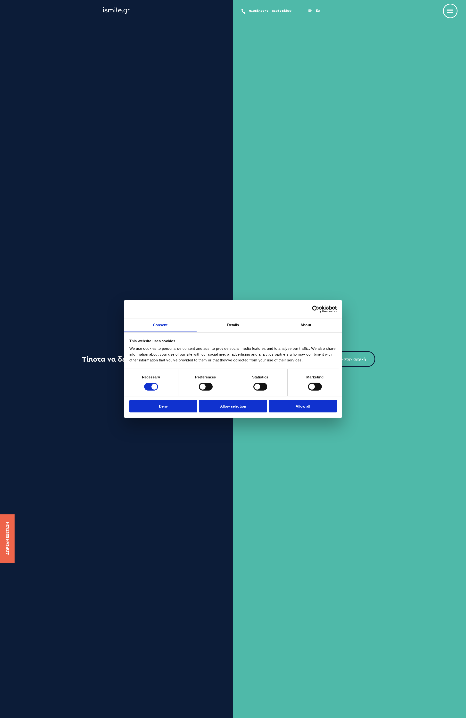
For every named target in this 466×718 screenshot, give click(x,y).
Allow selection (233, 406)
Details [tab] (233, 325)
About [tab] (305, 325)
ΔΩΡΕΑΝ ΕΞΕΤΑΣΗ (7, 538)
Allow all (303, 406)
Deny (163, 406)
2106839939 (258, 11)
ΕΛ (318, 11)
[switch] (206, 387)
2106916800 (281, 11)
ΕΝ (310, 11)
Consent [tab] (160, 325)
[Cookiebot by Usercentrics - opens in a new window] (315, 309)
